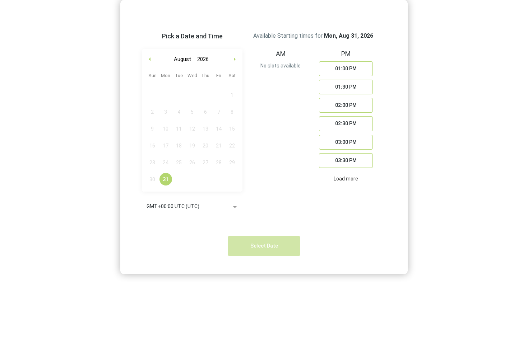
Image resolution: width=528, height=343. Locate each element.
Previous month (150, 59)
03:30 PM (346, 160)
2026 (203, 59)
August (182, 59)
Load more (346, 179)
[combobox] (192, 207)
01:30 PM (346, 87)
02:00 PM (346, 105)
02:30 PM (346, 123)
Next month (236, 59)
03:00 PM (346, 142)
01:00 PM (346, 68)
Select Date (264, 246)
